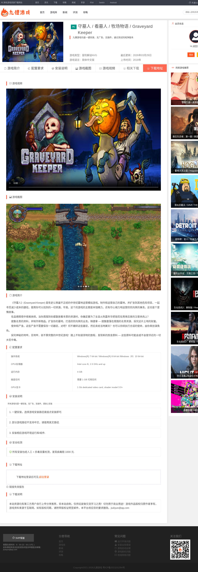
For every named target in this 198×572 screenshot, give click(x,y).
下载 (55, 3)
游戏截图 (84, 68)
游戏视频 (108, 68)
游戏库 (53, 12)
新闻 (65, 12)
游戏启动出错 (124, 548)
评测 (75, 12)
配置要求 (37, 68)
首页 (37, 3)
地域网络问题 (124, 555)
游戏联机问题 (124, 551)
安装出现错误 (124, 545)
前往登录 (44, 477)
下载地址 (156, 68)
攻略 (64, 3)
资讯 (46, 3)
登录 (191, 55)
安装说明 (60, 68)
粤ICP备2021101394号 (114, 567)
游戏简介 (13, 68)
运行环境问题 (124, 541)
